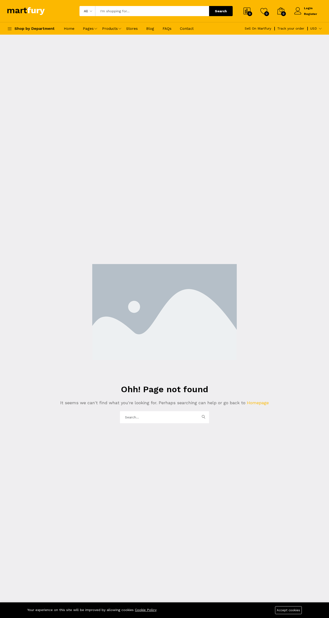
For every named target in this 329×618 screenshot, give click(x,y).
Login (308, 8)
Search (221, 11)
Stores (132, 28)
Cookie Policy (146, 610)
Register (310, 14)
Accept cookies (288, 610)
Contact (187, 28)
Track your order (290, 28)
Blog (150, 28)
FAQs (167, 28)
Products (110, 28)
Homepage (257, 402)
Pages (88, 28)
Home (69, 28)
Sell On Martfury (258, 28)
